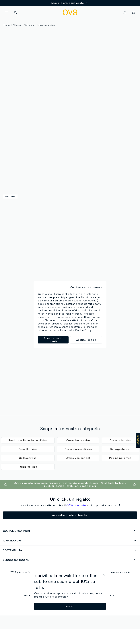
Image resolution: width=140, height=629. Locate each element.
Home (6, 25)
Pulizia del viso (28, 466)
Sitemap (111, 595)
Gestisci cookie (86, 339)
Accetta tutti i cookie (53, 340)
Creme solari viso (120, 440)
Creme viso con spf (78, 457)
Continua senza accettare (86, 287)
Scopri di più (88, 485)
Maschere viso (46, 25)
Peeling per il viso (120, 457)
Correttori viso (28, 449)
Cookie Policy (83, 330)
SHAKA (17, 25)
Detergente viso (120, 449)
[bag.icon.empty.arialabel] (133, 12)
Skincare (29, 25)
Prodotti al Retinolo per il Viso (28, 440)
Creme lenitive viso (78, 440)
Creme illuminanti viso (78, 449)
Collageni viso (28, 457)
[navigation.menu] (6, 12)
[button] (138, 440)
